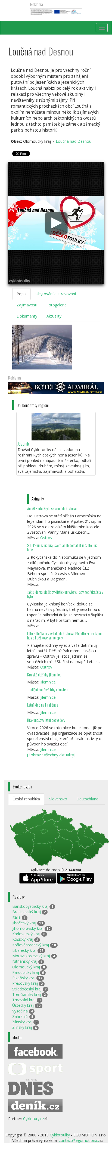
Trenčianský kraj (26, 994)
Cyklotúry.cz (35, 1118)
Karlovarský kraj (26, 933)
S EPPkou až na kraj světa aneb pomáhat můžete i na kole (62, 547)
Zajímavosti (27, 304)
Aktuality (53, 316)
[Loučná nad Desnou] (42, 347)
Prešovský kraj (25, 983)
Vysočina (20, 1011)
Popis (21, 293)
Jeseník (23, 443)
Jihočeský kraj (24, 922)
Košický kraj (22, 939)
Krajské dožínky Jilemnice (44, 674)
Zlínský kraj (22, 1027)
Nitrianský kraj (24, 961)
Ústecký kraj (23, 1005)
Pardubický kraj (25, 972)
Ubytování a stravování (56, 293)
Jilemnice (48, 682)
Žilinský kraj (22, 1021)
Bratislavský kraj (26, 911)
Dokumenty (27, 316)
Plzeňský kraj (23, 977)
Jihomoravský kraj (27, 928)
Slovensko (58, 798)
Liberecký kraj (24, 950)
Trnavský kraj (24, 999)
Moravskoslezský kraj (31, 955)
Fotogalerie (56, 304)
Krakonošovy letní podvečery (46, 720)
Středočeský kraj (27, 989)
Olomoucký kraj (26, 966)
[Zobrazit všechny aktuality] (51, 754)
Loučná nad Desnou (73, 141)
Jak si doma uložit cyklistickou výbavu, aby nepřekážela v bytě (65, 594)
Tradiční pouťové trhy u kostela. (48, 689)
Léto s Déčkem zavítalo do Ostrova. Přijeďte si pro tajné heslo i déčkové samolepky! (64, 635)
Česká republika (26, 798)
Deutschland (87, 798)
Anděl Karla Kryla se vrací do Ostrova (52, 508)
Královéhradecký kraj (30, 944)
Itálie (16, 917)
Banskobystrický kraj (30, 906)
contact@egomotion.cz (81, 1140)
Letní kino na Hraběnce (42, 705)
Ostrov (46, 537)
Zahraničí (20, 1016)
